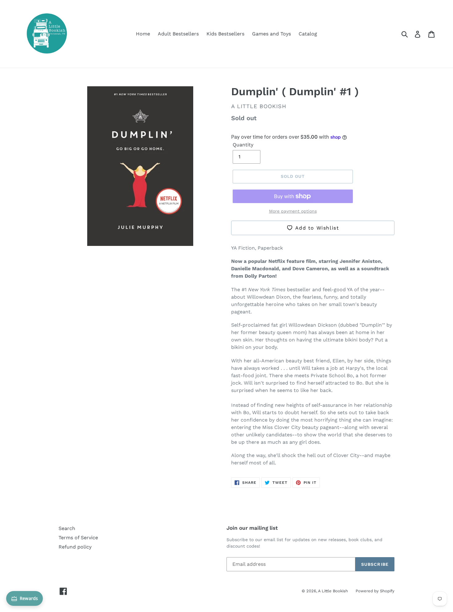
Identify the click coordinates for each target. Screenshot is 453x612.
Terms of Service (78, 538)
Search (67, 528)
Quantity (243, 145)
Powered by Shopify (375, 591)
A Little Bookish (333, 591)
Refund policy (75, 547)
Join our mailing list (252, 528)
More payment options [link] (293, 211)
